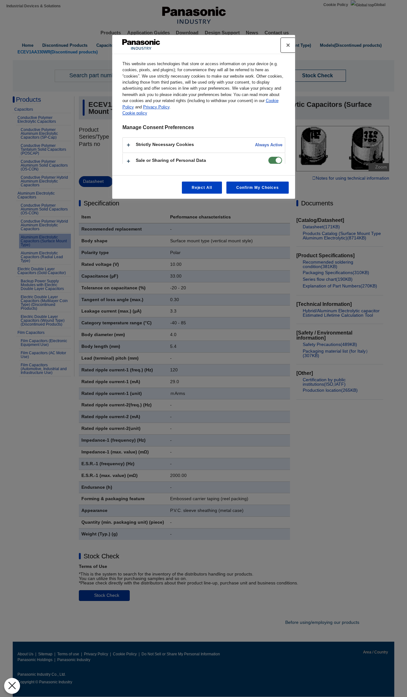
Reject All (202, 187)
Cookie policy (134, 113)
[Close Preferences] (12, 686)
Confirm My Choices (257, 187)
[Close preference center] (288, 45)
